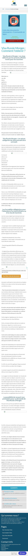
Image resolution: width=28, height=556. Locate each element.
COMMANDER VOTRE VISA (14, 40)
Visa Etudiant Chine (7, 532)
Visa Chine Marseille (7, 535)
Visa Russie (8, 9)
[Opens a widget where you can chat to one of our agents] (22, 553)
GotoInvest (5, 538)
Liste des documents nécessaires (11, 31)
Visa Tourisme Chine (7, 530)
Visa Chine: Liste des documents (11, 276)
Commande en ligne (14, 33)
